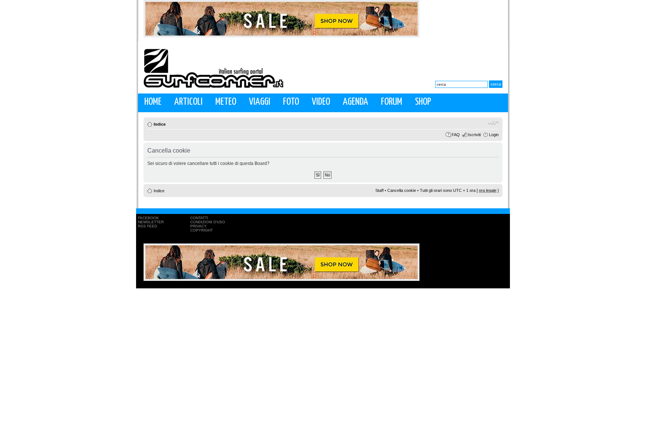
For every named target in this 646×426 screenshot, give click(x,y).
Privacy (198, 226)
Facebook (148, 218)
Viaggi (259, 102)
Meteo (225, 102)
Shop (423, 102)
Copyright (201, 230)
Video (321, 102)
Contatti (199, 218)
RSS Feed (147, 226)
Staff (379, 190)
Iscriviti (474, 134)
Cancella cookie (401, 190)
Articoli (188, 102)
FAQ (456, 134)
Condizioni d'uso (207, 222)
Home (153, 102)
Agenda (355, 102)
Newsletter (151, 222)
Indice (160, 124)
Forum (391, 102)
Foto (291, 102)
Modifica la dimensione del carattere (493, 122)
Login (494, 134)
